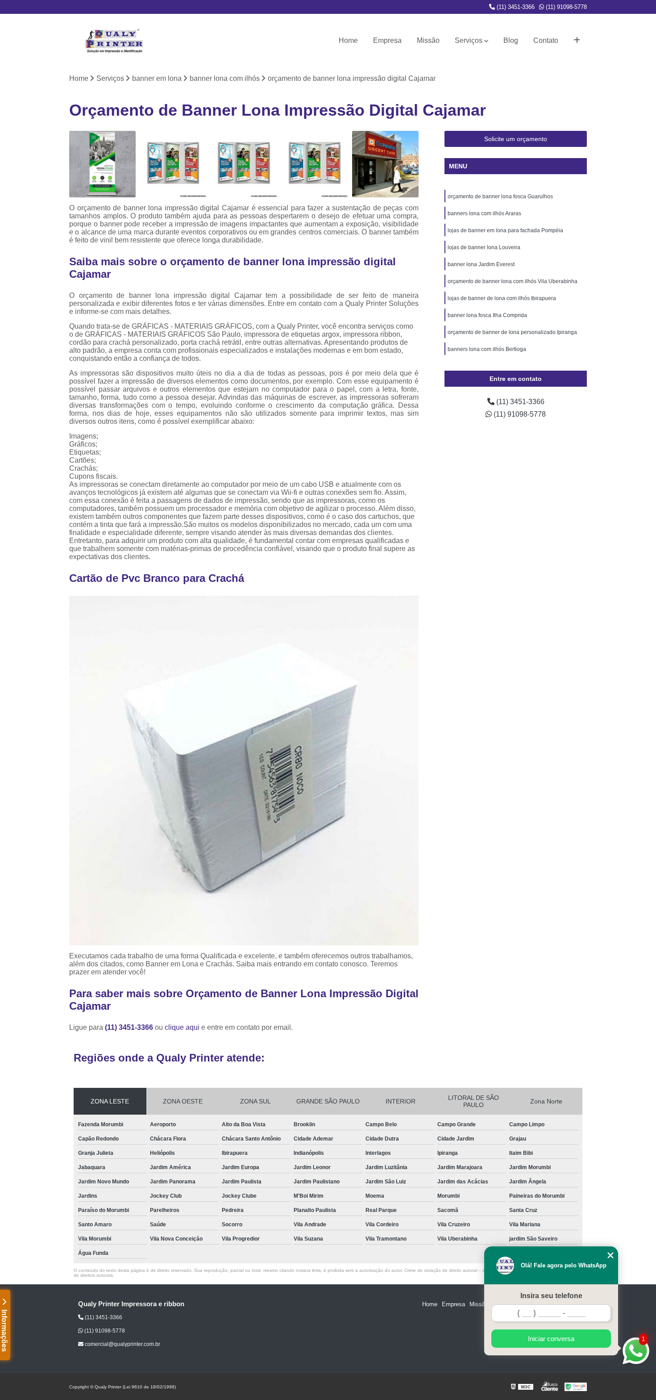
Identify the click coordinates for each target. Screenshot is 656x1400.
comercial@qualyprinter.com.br (121, 1344)
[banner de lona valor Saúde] (173, 164)
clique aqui (182, 1027)
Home (348, 40)
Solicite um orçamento (515, 138)
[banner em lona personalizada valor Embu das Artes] (315, 164)
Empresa (387, 40)
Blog (510, 40)
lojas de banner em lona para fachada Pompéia (505, 230)
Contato (545, 40)
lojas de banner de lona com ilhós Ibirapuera (502, 298)
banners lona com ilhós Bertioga (487, 349)
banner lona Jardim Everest (481, 264)
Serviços (468, 40)
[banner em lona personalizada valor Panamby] (244, 164)
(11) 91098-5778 (565, 7)
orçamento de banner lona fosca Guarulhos (500, 196)
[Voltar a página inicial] (113, 40)
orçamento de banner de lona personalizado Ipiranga (512, 332)
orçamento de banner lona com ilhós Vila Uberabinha (512, 281)
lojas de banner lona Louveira (484, 247)
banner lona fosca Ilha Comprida (487, 315)
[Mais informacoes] (577, 41)
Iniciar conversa (551, 1338)
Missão (428, 40)
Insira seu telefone (551, 1296)
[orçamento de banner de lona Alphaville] (102, 164)
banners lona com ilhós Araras (484, 213)
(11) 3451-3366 (515, 7)
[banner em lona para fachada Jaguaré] (385, 164)
